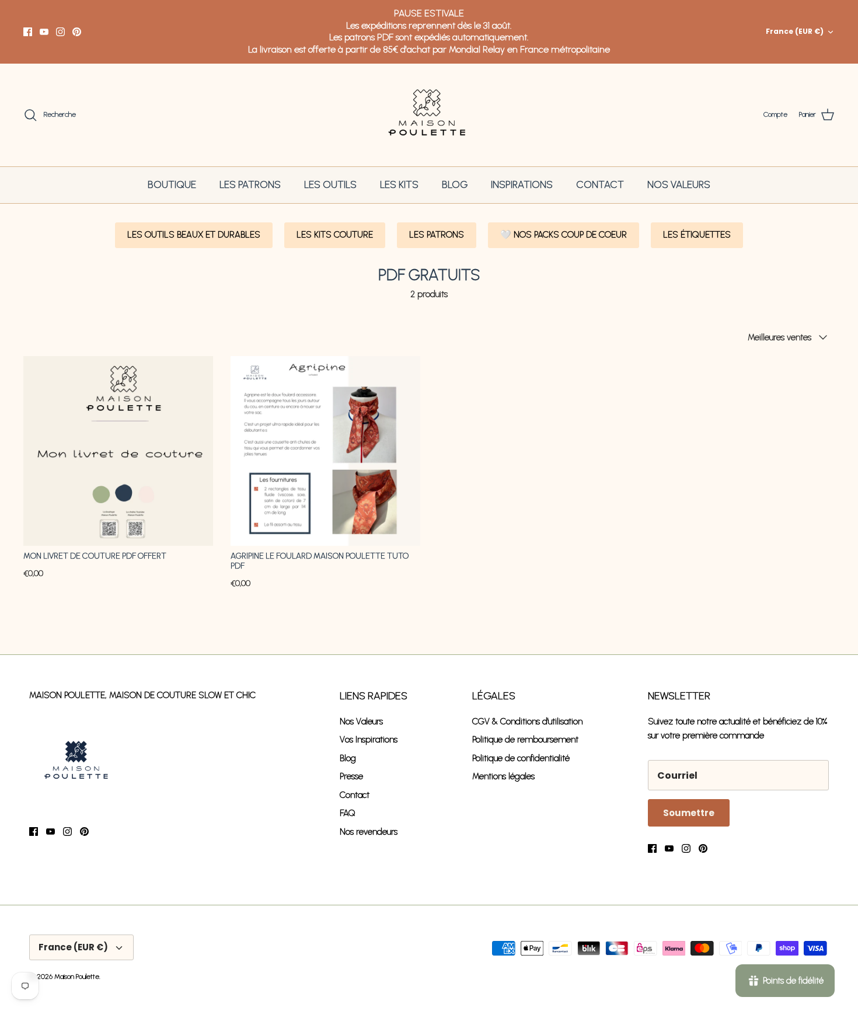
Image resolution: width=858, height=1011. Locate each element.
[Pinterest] (76, 31)
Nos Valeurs (361, 721)
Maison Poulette (76, 976)
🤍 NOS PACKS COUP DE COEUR (563, 234)
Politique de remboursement (525, 739)
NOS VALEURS (678, 184)
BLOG (455, 184)
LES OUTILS (330, 184)
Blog (348, 758)
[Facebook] (27, 31)
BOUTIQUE (172, 184)
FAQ (347, 813)
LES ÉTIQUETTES (697, 234)
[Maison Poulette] (429, 115)
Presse (351, 776)
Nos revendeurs (368, 832)
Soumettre (688, 813)
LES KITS (399, 184)
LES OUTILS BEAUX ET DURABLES (193, 234)
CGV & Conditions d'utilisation (527, 721)
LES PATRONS (250, 184)
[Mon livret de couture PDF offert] (118, 451)
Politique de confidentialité (521, 758)
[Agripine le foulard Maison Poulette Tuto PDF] (325, 451)
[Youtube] (44, 31)
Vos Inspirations (368, 739)
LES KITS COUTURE (335, 234)
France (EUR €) (795, 31)
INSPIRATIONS (522, 184)
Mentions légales (503, 776)
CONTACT (600, 184)
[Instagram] (60, 31)
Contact (354, 795)
